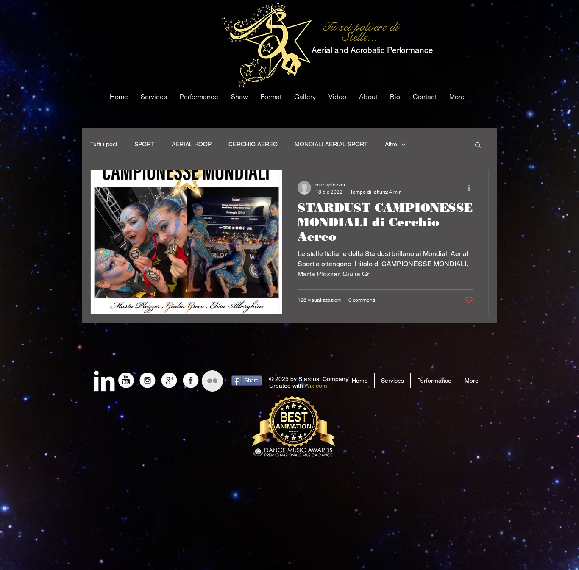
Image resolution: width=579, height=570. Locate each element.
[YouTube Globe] (125, 381)
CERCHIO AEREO (253, 144)
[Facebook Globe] (190, 381)
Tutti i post (103, 144)
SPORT (144, 144)
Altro (391, 144)
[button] (478, 145)
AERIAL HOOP (192, 144)
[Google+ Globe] (169, 381)
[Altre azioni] (472, 188)
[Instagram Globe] (147, 381)
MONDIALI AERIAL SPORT (331, 144)
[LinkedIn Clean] (104, 381)
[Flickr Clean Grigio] (212, 381)
